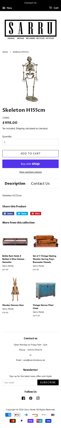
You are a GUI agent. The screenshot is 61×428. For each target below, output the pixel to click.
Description (15, 183)
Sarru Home (29, 409)
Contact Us (40, 183)
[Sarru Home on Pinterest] (30, 398)
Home (5, 52)
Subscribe (48, 382)
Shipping (20, 128)
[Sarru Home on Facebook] (23, 398)
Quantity (6, 136)
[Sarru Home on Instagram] (38, 398)
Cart (56, 8)
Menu (9, 8)
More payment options (30, 172)
